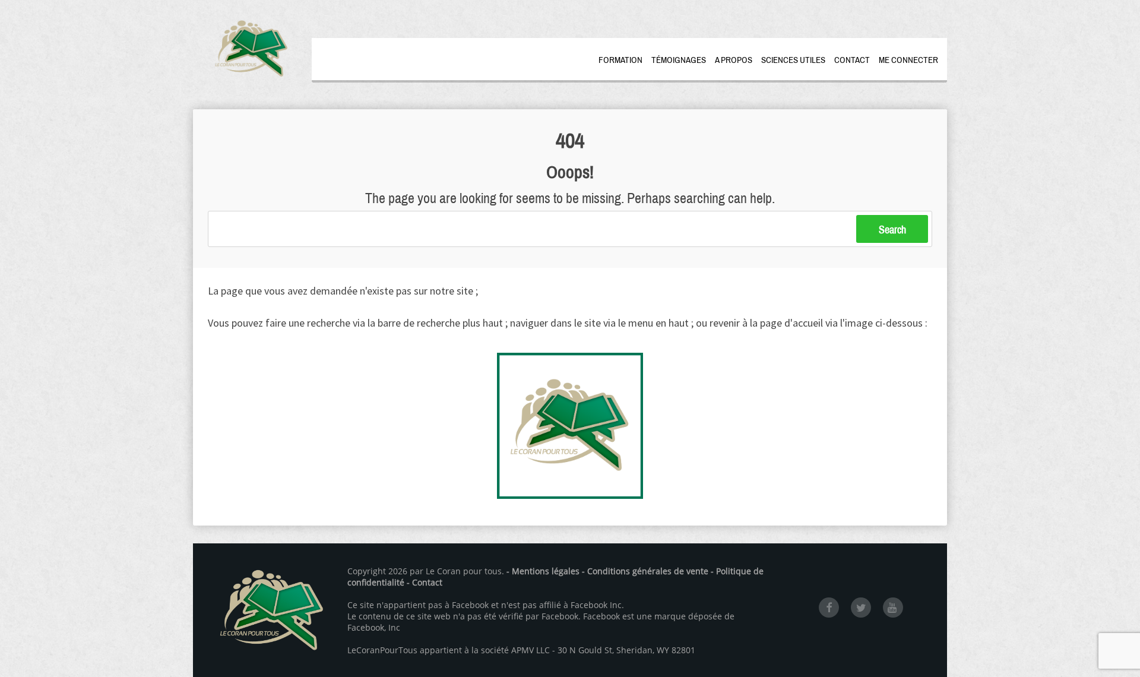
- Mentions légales (543, 571)
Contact (852, 60)
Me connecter (908, 60)
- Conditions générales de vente (645, 571)
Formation (620, 60)
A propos (733, 60)
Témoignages (678, 60)
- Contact (424, 582)
